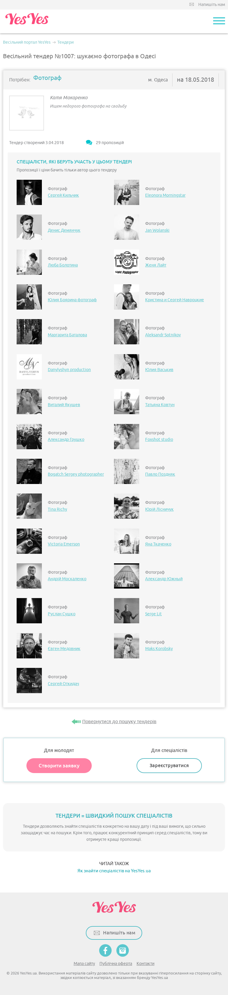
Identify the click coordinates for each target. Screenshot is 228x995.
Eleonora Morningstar (165, 195)
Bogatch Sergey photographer (76, 474)
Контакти (145, 963)
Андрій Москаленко (67, 578)
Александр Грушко (66, 439)
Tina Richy (57, 509)
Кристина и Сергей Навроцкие (174, 299)
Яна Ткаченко (158, 544)
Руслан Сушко (61, 613)
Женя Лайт (155, 265)
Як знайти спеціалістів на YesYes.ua (114, 871)
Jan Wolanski (157, 230)
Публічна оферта (115, 963)
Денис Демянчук (64, 230)
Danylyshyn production (69, 369)
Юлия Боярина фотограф (72, 299)
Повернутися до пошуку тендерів (119, 722)
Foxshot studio (159, 439)
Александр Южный (164, 578)
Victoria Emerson (64, 544)
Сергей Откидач (63, 683)
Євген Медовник (64, 648)
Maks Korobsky (159, 648)
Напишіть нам (211, 4)
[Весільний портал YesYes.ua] (26, 21)
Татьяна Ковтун (160, 404)
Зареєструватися (169, 765)
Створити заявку (59, 765)
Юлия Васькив (159, 369)
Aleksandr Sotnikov (163, 335)
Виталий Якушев (64, 404)
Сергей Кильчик (63, 195)
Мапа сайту (84, 963)
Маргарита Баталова (67, 335)
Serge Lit (153, 613)
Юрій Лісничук (159, 509)
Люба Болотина (63, 265)
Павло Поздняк (160, 474)
